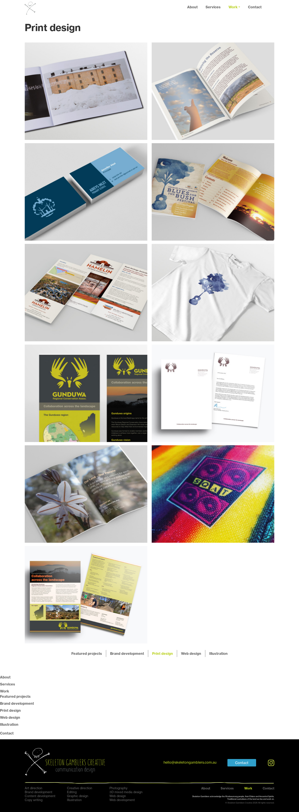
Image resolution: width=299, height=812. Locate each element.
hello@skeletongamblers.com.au (190, 762)
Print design (162, 653)
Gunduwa (86, 393)
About (192, 7)
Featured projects (86, 653)
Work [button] (233, 7)
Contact (255, 7)
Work (4, 691)
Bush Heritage (213, 91)
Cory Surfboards (213, 493)
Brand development (127, 653)
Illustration (218, 653)
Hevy (86, 91)
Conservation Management (86, 493)
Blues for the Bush (213, 191)
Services (213, 7)
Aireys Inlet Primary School (86, 191)
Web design (191, 653)
